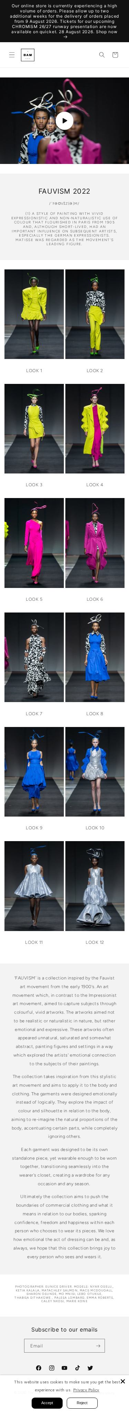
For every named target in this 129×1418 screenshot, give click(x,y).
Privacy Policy (86, 1390)
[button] (11, 54)
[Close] (122, 1381)
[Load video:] (64, 120)
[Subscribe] (98, 1346)
